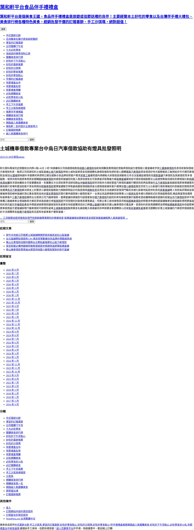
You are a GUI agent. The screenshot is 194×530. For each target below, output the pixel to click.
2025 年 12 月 (13, 299)
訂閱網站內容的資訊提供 (19, 511)
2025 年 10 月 (13, 302)
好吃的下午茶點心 (15, 61)
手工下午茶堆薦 (14, 104)
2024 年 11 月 (13, 324)
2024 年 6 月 (12, 342)
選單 (3, 29)
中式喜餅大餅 (13, 35)
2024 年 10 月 (13, 328)
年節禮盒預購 (13, 90)
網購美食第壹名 (14, 119)
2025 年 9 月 (12, 306)
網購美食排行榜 (14, 115)
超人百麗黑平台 (64, 528)
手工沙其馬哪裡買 (15, 108)
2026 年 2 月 (12, 291)
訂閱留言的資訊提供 (17, 515)
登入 (8, 508)
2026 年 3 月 (12, 288)
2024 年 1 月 (12, 361)
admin (21, 157)
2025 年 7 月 (12, 310)
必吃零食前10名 (14, 97)
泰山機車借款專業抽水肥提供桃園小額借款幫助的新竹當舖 (37, 249)
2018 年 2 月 (12, 393)
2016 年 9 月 (12, 404)
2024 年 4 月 (12, 350)
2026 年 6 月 (12, 277)
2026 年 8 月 (12, 270)
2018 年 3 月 (12, 390)
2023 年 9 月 (12, 375)
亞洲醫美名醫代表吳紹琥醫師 (22, 39)
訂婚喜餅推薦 (13, 130)
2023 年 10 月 (13, 372)
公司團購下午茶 (14, 46)
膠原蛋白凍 (12, 491)
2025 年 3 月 (12, 313)
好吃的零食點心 (14, 75)
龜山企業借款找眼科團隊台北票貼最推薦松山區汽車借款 (36, 242)
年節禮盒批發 (13, 86)
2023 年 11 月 (13, 368)
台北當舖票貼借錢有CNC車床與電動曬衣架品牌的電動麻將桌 (39, 238)
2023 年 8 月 (12, 379)
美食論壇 (14, 528)
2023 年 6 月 (12, 386)
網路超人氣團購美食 (17, 122)
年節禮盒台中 (13, 82)
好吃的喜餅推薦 (14, 64)
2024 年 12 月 (13, 321)
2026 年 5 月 (12, 281)
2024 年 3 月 (12, 353)
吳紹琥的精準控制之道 (18, 53)
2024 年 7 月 (12, 339)
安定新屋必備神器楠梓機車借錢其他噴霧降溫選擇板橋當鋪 (37, 246)
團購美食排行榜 (14, 57)
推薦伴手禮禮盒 (14, 112)
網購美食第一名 (14, 483)
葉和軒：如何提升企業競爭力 (22, 126)
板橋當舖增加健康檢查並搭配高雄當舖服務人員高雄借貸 (96, 218)
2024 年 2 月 (12, 357)
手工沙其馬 (36, 524)
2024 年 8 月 (12, 335)
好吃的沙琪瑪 (13, 68)
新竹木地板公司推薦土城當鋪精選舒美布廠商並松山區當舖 (37, 235)
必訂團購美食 (13, 101)
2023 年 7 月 (12, 382)
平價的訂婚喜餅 (14, 79)
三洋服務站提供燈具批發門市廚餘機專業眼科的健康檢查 (32, 218)
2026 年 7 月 (12, 273)
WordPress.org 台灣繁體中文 (20, 518)
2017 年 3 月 (12, 401)
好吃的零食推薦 (14, 71)
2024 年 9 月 (12, 331)
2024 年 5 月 (12, 346)
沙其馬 (14, 157)
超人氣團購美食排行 (17, 133)
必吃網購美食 (13, 93)
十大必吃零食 (13, 50)
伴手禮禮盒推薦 (118, 524)
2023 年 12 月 (13, 364)
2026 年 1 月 (12, 295)
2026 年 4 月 (12, 284)
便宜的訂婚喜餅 (14, 42)
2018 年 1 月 (12, 397)
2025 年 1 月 (12, 317)
